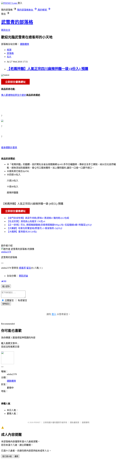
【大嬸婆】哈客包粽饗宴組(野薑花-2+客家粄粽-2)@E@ (34, 228)
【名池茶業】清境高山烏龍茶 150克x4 (26, 221)
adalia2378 (6, 252)
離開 (16, 456)
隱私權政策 (74, 422)
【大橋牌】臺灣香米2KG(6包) (22, 231)
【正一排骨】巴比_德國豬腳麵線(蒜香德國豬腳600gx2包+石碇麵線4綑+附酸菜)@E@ (49, 225)
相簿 (9, 50)
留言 (28, 268)
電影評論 (23, 276)
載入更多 (6, 286)
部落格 (10, 53)
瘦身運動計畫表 (9, 147)
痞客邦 (22, 268)
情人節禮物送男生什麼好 (13, 95)
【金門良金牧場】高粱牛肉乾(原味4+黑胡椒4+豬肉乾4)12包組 (38, 218)
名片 (9, 56)
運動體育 (24, 44)
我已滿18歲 (7, 456)
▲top (3, 281)
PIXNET (37, 422)
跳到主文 (5, 30)
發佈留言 (6, 304)
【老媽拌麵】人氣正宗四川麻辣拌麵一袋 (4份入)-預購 (47, 69)
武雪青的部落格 (17, 22)
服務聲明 (85, 422)
